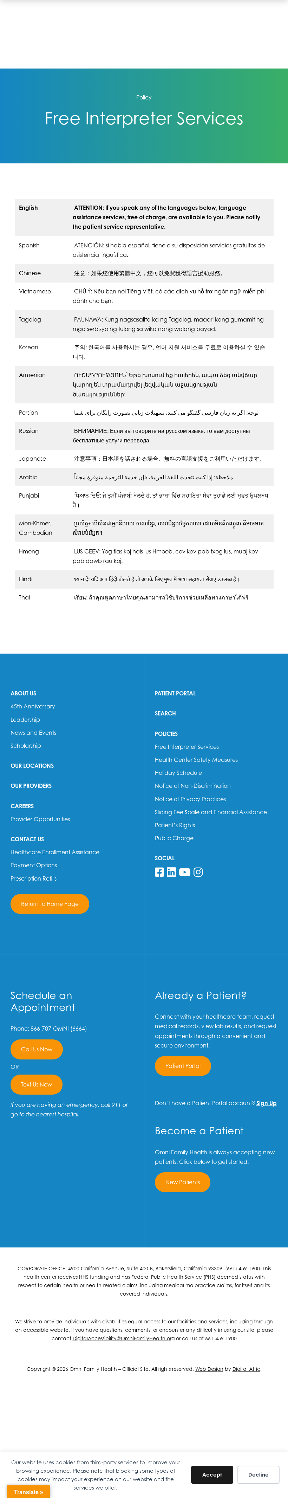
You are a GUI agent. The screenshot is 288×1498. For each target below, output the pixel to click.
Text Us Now (36, 1084)
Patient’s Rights (175, 825)
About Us (23, 693)
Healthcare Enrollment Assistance (55, 852)
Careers (22, 806)
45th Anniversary (33, 706)
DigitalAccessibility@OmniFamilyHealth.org (124, 1338)
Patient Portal (175, 693)
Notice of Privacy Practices (190, 799)
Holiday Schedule (178, 772)
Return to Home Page (50, 903)
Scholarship (26, 745)
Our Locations (32, 765)
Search (165, 713)
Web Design (209, 1369)
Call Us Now (36, 1049)
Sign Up (266, 1103)
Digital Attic (246, 1369)
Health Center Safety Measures (196, 759)
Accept (212, 1474)
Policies (166, 733)
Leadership (25, 719)
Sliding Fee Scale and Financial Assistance (211, 812)
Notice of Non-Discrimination (193, 785)
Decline (258, 1474)
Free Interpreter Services (187, 746)
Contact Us (27, 839)
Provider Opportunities (40, 819)
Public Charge (174, 838)
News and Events (33, 732)
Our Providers (31, 785)
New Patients (182, 1182)
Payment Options (34, 865)
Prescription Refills (34, 878)
